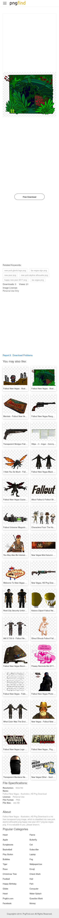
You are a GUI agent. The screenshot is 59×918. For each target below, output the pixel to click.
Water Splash (35, 893)
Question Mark (36, 898)
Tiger (5, 864)
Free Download (29, 196)
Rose (5, 869)
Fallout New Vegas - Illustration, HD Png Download (25, 388)
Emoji (32, 869)
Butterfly (33, 839)
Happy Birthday (10, 883)
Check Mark (35, 873)
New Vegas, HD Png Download (44, 582)
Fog (31, 859)
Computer (34, 888)
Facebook (7, 903)
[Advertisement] (29, 42)
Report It (7, 355)
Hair (31, 878)
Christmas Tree (10, 873)
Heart (5, 834)
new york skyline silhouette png (34, 275)
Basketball (7, 849)
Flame (32, 834)
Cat (31, 844)
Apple (5, 839)
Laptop (33, 854)
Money (33, 903)
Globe (5, 888)
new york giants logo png (15, 270)
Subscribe (34, 849)
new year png (10, 275)
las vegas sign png (39, 270)
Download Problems (23, 355)
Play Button (8, 854)
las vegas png (38, 280)
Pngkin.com (8, 898)
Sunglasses (8, 844)
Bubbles (6, 859)
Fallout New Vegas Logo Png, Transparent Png (23, 749)
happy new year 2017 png (15, 280)
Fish (31, 883)
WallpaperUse (36, 864)
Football (6, 878)
